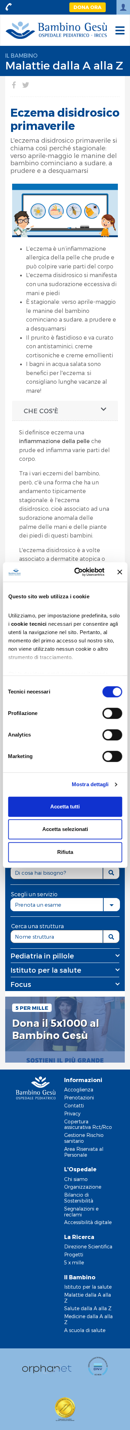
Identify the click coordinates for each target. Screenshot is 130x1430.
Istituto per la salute (88, 1287)
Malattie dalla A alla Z (64, 65)
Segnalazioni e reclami (81, 1211)
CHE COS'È (41, 410)
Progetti (73, 1254)
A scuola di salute (84, 1330)
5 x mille (74, 1262)
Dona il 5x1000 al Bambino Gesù (55, 1029)
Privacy (72, 1113)
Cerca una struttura (37, 926)
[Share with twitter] (25, 85)
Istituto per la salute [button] (45, 970)
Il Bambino (21, 55)
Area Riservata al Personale (83, 1152)
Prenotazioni (79, 1097)
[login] (123, 7)
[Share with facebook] (13, 85)
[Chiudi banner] (119, 571)
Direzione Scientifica (88, 1246)
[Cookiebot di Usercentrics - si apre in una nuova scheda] (77, 571)
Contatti (74, 1105)
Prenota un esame (38, 904)
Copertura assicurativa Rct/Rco (88, 1124)
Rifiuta (65, 852)
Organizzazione (82, 1187)
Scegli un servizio (34, 894)
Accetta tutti (65, 806)
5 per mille (32, 1008)
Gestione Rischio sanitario (84, 1138)
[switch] (112, 713)
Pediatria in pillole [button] (42, 955)
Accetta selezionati (65, 829)
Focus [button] (20, 984)
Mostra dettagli (90, 784)
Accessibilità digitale (88, 1222)
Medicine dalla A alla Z (88, 1319)
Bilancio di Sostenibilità (78, 1198)
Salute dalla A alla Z (88, 1308)
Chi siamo (76, 1179)
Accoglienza (78, 1089)
